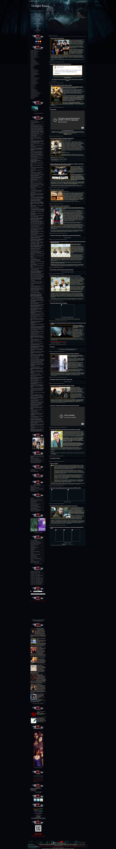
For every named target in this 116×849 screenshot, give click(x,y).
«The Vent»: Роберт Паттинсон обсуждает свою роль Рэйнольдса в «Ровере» (65, 429)
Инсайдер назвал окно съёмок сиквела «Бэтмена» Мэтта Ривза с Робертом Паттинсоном (36, 414)
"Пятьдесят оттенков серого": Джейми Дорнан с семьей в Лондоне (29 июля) (65, 235)
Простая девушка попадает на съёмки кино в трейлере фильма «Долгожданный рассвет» (37, 352)
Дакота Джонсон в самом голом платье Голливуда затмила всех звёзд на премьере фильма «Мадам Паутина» (37, 347)
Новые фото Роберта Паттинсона (36, 283)
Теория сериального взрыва (35, 92)
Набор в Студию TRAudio (35, 458)
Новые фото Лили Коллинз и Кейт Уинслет (37, 235)
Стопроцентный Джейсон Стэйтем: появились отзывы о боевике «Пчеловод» (36, 395)
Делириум (32, 75)
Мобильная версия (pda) (58, 845)
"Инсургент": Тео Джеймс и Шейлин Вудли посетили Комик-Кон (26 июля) (64, 405)
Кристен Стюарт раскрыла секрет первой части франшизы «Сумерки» (37, 332)
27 (42, 780)
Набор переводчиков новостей (35, 462)
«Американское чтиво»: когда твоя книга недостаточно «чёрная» (36, 334)
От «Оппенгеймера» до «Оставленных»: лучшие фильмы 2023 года (36, 417)
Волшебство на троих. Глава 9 (35, 571)
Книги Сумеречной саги (34, 51)
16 (36, 779)
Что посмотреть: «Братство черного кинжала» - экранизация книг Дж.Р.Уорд (36, 152)
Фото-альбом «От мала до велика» (57, 189)
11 (39, 778)
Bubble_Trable (39, 818)
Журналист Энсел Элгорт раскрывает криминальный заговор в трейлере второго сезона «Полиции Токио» (37, 398)
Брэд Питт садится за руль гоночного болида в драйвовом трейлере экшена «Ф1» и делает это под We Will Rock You (37, 246)
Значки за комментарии (34, 471)
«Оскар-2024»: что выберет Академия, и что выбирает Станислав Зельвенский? (36, 298)
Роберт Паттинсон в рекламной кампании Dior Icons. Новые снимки (37, 216)
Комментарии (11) (61, 107)
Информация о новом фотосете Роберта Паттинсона (60, 64)
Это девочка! (33, 280)
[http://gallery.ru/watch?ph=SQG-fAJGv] (59, 541)
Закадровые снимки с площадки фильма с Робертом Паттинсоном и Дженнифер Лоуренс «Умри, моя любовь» (37, 240)
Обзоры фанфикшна (34, 62)
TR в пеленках (33, 89)
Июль (55, 35)
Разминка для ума (34, 91)
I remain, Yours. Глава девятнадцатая (36, 582)
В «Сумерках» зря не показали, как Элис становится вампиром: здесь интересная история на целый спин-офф (36, 141)
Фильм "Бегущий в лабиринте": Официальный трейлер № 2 (62, 138)
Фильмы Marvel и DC (34, 82)
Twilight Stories (33, 548)
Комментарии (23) (64, 377)
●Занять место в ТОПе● (38, 563)
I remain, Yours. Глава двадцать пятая (36, 579)
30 (36, 781)
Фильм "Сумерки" (34, 52)
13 (42, 778)
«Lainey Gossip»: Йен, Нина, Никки (57, 38)
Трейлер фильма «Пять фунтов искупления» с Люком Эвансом (35, 260)
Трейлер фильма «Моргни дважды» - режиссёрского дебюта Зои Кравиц (36, 278)
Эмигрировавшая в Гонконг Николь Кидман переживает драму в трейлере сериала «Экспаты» (37, 425)
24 (38, 780)
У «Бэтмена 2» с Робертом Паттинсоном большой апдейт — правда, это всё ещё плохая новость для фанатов (36, 243)
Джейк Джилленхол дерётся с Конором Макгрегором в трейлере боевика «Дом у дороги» (36, 369)
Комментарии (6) (65, 187)
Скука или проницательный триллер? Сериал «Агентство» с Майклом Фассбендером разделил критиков (36, 200)
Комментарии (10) (62, 461)
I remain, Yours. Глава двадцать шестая (37, 578)
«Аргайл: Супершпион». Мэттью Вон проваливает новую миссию (36, 339)
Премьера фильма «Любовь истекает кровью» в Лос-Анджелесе (36, 303)
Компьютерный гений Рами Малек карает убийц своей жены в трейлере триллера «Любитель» (37, 195)
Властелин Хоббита (54, 463)
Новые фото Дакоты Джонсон (35, 356)
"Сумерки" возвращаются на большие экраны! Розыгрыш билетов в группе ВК (36, 127)
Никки (78, 46)
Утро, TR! (32, 85)
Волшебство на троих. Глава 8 (35, 572)
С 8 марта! (32, 123)
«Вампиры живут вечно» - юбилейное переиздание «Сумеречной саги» (36, 177)
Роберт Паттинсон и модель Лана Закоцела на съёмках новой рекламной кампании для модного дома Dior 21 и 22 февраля (37, 327)
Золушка (32, 76)
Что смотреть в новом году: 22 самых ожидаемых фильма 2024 (36, 400)
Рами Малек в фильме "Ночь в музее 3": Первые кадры (61, 379)
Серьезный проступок (34, 557)
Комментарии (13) (64, 344)
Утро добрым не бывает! (55, 458)
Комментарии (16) (63, 402)
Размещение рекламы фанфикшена (38, 703)
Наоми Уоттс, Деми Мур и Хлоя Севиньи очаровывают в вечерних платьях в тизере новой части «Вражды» (37, 422)
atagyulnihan (43, 818)
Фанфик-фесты (33, 486)
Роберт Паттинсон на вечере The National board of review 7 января (37, 185)
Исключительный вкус (34, 547)
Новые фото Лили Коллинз (35, 207)
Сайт (32, 67)
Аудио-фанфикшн (34, 61)
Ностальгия (33, 84)
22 (35, 780)
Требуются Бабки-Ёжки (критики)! (36, 461)
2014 (52, 35)
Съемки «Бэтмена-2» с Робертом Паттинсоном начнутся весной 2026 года (36, 154)
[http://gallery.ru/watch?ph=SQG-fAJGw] (76, 541)
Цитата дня (52, 346)
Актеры (32, 58)
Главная (50, 35)
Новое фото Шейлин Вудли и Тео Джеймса (58, 303)
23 (36, 780)
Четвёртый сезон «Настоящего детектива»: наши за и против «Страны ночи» (37, 314)
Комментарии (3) (65, 427)
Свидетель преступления (35, 544)
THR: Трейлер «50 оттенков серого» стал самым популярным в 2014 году (64, 353)
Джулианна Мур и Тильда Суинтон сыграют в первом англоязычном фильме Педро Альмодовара (37, 364)
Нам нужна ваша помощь (35, 250)
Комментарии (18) (61, 503)
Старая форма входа (38, 43)
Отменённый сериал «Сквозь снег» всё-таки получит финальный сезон (36, 286)
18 (39, 779)
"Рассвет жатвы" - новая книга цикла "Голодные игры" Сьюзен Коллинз (36, 173)
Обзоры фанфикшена (34, 508)
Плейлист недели (33, 90)
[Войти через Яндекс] (38, 41)
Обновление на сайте (34, 120)
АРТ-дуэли (32, 97)
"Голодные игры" (33, 69)
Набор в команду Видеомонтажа (36, 459)
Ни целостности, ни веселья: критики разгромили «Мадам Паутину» (36, 344)
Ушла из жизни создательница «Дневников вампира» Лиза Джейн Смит (37, 175)
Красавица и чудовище (34, 77)
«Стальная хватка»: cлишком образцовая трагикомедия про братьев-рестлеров (37, 388)
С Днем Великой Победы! (35, 269)
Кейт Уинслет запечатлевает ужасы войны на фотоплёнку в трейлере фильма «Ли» (37, 276)
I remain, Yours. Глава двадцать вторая (37, 581)
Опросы (32, 68)
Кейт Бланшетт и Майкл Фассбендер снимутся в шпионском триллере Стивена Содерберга (36, 372)
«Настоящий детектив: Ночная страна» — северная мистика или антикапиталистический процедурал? (37, 383)
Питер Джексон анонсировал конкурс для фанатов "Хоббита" (62, 385)
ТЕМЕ (42, 721)
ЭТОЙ (40, 711)
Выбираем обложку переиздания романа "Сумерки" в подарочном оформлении (36, 129)
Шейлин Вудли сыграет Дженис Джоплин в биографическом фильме (37, 232)
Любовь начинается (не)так (35, 561)
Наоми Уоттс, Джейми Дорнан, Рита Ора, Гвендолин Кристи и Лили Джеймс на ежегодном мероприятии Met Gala (36, 272)
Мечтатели (32, 550)
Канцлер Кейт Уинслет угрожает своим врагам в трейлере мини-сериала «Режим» (37, 355)
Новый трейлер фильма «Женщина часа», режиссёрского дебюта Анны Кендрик (37, 221)
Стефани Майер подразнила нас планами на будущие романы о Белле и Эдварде (37, 131)
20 (42, 779)
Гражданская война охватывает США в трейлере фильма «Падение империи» (36, 362)
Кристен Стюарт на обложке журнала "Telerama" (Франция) (61, 269)
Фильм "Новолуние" (34, 53)
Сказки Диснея (33, 81)
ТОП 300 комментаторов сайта (38, 113)
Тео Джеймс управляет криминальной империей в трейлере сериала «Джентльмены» (36, 322)
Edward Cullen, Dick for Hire (35, 562)
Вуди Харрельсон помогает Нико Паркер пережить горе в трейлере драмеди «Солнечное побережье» (36, 378)
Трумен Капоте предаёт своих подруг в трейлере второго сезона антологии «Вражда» (36, 408)
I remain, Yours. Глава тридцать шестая (37, 575)
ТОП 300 (32, 498)
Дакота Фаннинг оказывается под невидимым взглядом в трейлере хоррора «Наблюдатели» (36, 312)
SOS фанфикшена (34, 501)
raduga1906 (35, 818)
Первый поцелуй (33, 555)
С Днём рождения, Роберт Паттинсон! (36, 268)
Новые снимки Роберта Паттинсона (36, 183)
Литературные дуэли (34, 96)
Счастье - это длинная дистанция (36, 558)
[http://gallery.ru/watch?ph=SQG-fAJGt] (68, 541)
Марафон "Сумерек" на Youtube (36, 137)
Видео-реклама (53, 109)
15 (35, 779)
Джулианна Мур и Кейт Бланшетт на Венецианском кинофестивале (36, 237)
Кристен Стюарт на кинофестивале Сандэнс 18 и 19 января (36, 381)
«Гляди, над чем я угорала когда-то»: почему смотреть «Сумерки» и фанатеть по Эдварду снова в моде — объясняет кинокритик (37, 149)
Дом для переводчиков (34, 505)
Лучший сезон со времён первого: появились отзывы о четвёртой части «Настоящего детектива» (36, 405)
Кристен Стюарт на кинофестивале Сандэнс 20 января (36, 375)
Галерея (32, 59)
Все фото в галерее (67, 237)
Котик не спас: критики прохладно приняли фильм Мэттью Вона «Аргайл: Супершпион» (37, 360)
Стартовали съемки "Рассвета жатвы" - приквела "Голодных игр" (36, 156)
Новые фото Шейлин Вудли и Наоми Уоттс (37, 223)
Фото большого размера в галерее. (67, 317)
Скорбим (32, 284)
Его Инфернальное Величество (36, 541)
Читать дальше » (54, 81)
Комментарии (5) (65, 233)
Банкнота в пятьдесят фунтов (35, 554)
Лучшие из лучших (34, 502)
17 (38, 779)
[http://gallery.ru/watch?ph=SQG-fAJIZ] (76, 500)
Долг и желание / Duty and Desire (36, 543)
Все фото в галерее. (67, 542)
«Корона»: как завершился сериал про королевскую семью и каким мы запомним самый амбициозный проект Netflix (37, 430)
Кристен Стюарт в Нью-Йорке (35, 292)
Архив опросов (40, 791)
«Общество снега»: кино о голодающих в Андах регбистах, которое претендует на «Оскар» (37, 386)
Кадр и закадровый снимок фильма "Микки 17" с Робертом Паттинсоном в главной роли (37, 209)
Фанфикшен (33, 60)
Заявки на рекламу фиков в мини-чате (38, 620)
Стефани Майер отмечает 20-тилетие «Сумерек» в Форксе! (36, 135)
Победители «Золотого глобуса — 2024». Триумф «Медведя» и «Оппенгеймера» (37, 402)
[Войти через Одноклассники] (40, 41)
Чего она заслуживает (34, 540)
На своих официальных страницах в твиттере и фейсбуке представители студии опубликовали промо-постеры (73, 91)
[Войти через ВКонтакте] (36, 41)
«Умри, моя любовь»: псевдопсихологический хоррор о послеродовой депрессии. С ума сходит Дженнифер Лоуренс (36, 160)
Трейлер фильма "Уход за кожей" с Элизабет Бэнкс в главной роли (36, 248)
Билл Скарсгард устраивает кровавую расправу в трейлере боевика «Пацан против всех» (37, 319)
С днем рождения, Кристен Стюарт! (36, 281)
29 (35, 781)
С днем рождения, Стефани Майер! (36, 190)
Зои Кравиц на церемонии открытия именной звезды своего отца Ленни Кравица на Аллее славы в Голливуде (37, 289)
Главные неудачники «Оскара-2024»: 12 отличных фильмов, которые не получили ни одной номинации (37, 300)
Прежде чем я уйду (34, 83)
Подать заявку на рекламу (38, 532)
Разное (32, 98)
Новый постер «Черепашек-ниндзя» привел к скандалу (61, 85)
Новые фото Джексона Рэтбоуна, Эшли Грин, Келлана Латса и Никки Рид (36, 252)
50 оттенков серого (54, 239)
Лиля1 (32, 818)
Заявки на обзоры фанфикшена (36, 509)
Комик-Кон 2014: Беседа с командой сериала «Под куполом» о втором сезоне (65, 275)
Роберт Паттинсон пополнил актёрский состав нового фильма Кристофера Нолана (37, 197)
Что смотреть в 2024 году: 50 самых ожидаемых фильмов (36, 410)
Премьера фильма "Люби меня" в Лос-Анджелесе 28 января (36, 179)
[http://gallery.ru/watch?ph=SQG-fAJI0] (59, 500)
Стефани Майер (33, 50)
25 (39, 780)
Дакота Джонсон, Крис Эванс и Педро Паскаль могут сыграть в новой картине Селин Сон (36, 349)
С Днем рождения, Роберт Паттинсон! (36, 167)
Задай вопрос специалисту (35, 487)
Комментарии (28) (64, 239)
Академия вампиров (34, 73)
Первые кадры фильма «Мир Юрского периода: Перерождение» (36, 229)
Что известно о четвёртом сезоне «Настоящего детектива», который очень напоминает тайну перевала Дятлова (36, 419)
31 (38, 781)
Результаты (36, 791)
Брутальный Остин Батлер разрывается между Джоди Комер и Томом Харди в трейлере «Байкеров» (36, 309)
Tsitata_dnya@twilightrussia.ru (70, 349)
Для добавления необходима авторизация (38, 619)
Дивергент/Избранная (34, 74)
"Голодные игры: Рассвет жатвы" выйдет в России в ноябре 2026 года (37, 133)
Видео (32, 66)
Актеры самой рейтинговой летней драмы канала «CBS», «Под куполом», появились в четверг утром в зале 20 (77, 278)
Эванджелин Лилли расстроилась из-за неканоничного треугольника (63, 505)
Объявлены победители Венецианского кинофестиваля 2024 (36, 234)
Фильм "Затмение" (34, 54)
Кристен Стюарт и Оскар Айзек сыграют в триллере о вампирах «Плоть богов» (37, 274)
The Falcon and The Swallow (35, 551)
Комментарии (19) (61, 273)
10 (38, 778)
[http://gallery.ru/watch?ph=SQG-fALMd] (67, 316)
